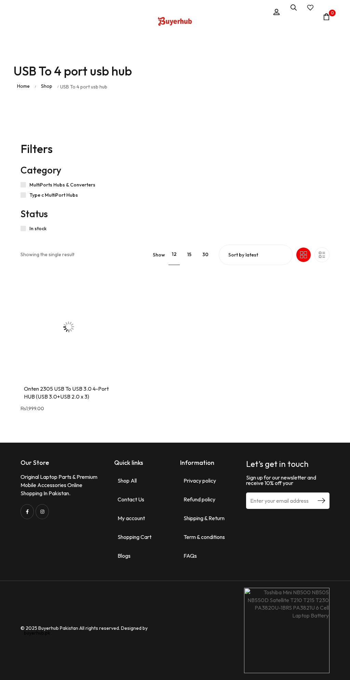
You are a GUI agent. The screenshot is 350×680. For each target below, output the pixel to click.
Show (159, 255)
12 (174, 254)
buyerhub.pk (37, 633)
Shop (46, 86)
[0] (326, 16)
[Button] (175, 22)
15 (189, 254)
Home (23, 86)
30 (205, 254)
